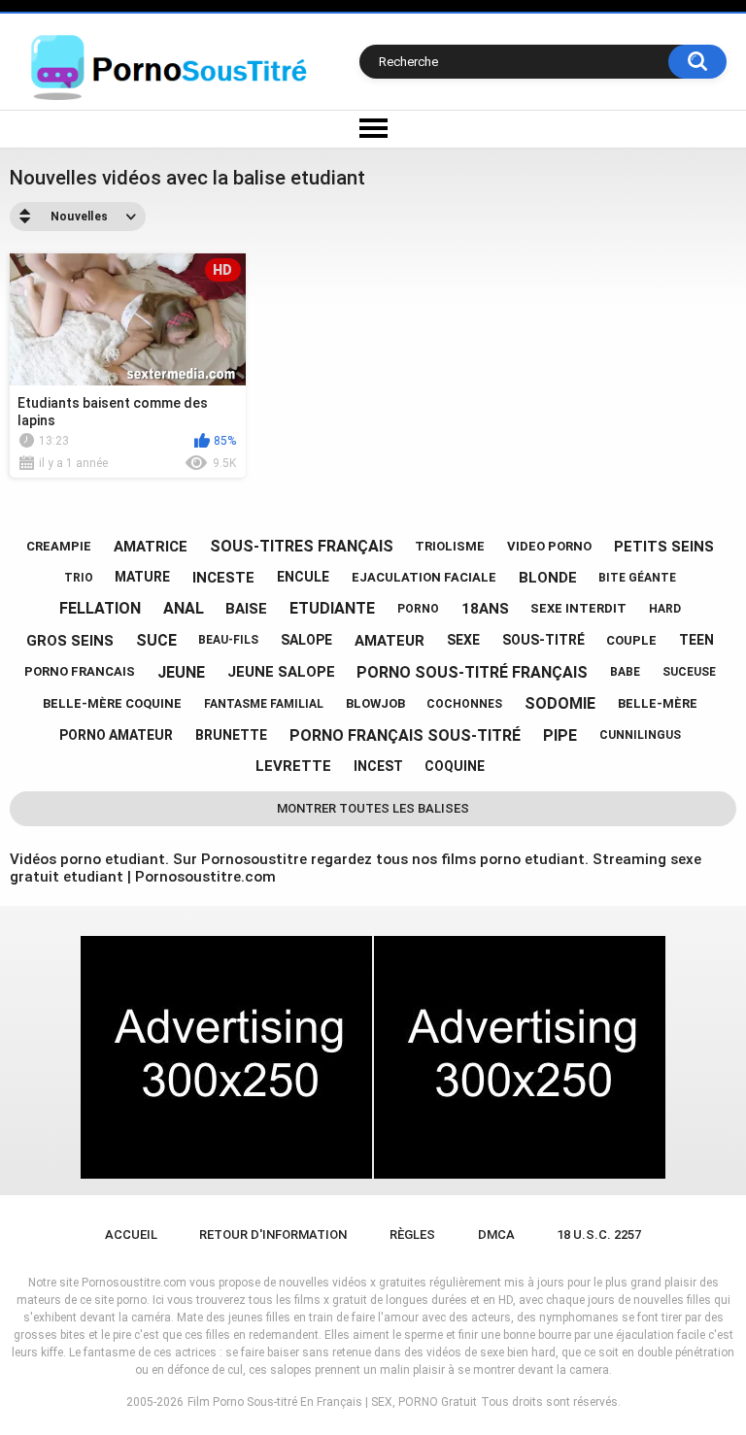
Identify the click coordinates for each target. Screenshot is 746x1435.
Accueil (131, 1234)
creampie (58, 546)
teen (696, 640)
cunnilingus (640, 735)
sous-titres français (301, 546)
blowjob (375, 703)
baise (246, 608)
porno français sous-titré (405, 735)
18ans (485, 608)
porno (418, 609)
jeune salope (281, 672)
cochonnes (464, 704)
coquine (454, 766)
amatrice (150, 546)
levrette (293, 766)
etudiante (332, 608)
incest (378, 766)
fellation (100, 608)
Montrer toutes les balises (373, 808)
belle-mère (657, 703)
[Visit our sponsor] (226, 1057)
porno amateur (116, 735)
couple (631, 640)
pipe (560, 735)
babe (625, 672)
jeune (181, 672)
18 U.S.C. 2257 (599, 1234)
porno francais (79, 671)
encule (303, 576)
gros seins (70, 641)
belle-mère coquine (112, 703)
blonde (548, 577)
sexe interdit (578, 608)
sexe (463, 640)
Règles (412, 1234)
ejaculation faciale (424, 577)
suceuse (689, 672)
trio (78, 577)
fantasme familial (263, 704)
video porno (549, 546)
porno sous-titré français (472, 672)
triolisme (450, 546)
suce (156, 640)
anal (183, 608)
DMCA (496, 1234)
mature (142, 576)
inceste (223, 577)
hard (665, 609)
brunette (231, 735)
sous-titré (543, 640)
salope (306, 640)
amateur (389, 641)
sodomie (560, 703)
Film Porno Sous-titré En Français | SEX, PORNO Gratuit (332, 1402)
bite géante (637, 577)
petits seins (664, 546)
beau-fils (228, 640)
